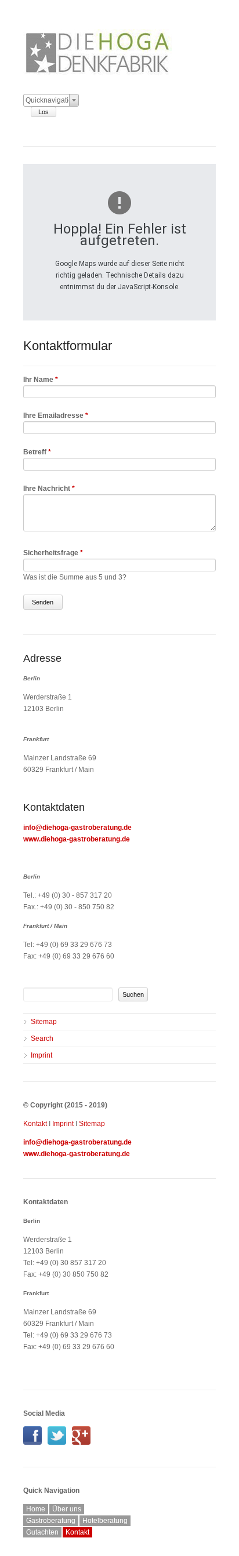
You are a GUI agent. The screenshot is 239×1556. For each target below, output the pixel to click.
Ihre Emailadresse (55, 415)
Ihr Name (40, 380)
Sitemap (92, 1124)
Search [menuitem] (42, 1038)
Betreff (37, 452)
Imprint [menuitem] (41, 1055)
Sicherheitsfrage (53, 553)
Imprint (63, 1124)
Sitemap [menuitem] (44, 1022)
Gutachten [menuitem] (42, 1532)
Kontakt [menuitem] (77, 1532)
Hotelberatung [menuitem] (105, 1521)
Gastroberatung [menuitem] (50, 1521)
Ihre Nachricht (49, 488)
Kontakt (35, 1124)
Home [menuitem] (35, 1509)
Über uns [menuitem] (66, 1509)
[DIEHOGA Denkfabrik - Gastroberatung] (35, 1442)
